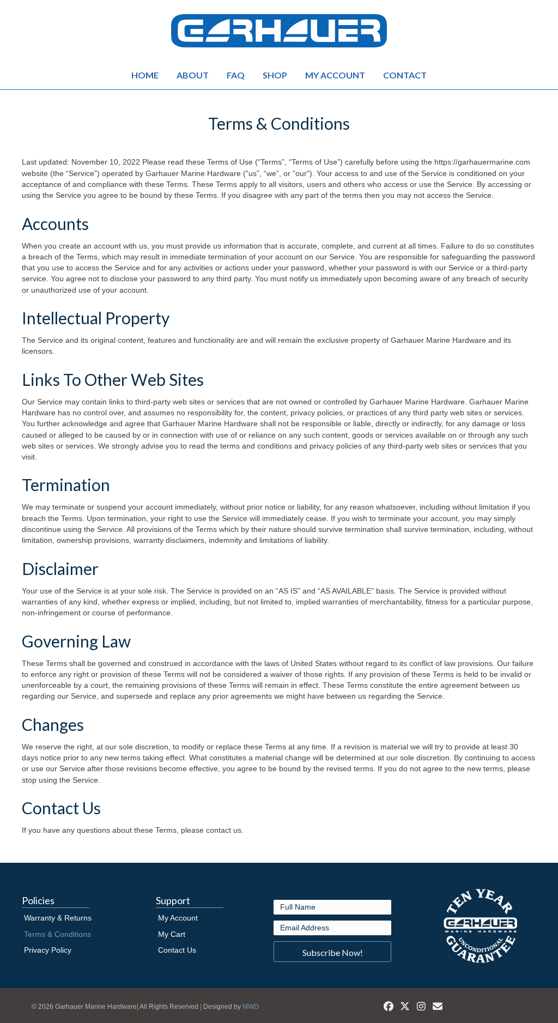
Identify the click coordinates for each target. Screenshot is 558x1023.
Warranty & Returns (58, 917)
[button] (332, 951)
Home (145, 75)
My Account (335, 75)
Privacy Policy (47, 950)
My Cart (171, 934)
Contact (405, 75)
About (193, 75)
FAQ (236, 75)
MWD (250, 1006)
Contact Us (177, 950)
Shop (275, 75)
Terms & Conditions (57, 934)
